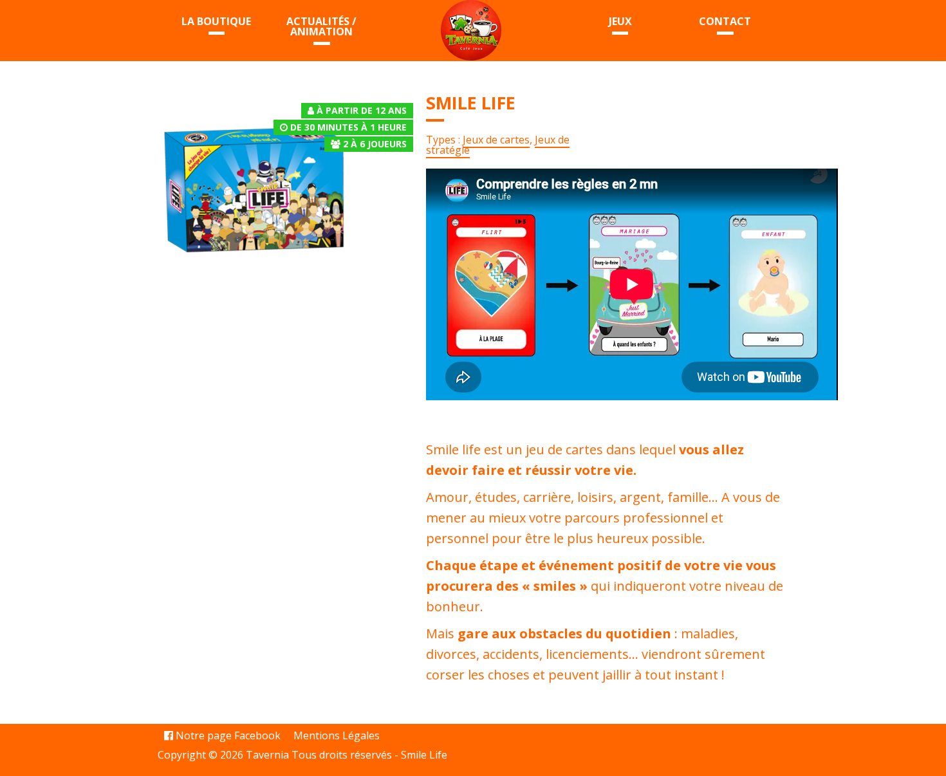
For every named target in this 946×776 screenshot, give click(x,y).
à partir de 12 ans (362, 110)
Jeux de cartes (496, 140)
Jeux (620, 21)
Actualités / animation (321, 26)
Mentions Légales (336, 735)
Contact (725, 21)
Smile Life (424, 755)
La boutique (216, 21)
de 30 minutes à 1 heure (348, 127)
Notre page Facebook (227, 735)
